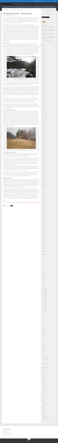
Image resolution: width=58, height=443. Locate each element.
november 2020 (45, 97)
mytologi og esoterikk (36, 1)
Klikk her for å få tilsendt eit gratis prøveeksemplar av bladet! (29, 202)
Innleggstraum (45, 416)
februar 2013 (44, 232)
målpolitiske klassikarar (46, 363)
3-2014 (44, 322)
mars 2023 (44, 60)
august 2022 (44, 66)
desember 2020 (45, 95)
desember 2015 (45, 182)
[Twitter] (27, 441)
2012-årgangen (45, 303)
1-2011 (44, 266)
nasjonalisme (8, 1)
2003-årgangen (45, 291)
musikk (12, 1)
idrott (43, 353)
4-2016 (44, 330)
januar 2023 (44, 64)
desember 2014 (45, 205)
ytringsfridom (16, 1)
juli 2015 (44, 190)
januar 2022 (44, 77)
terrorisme (44, 400)
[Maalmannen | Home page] (7, 4)
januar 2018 (44, 139)
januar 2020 (44, 114)
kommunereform (45, 357)
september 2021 (45, 83)
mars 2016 (44, 176)
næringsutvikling (45, 386)
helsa (43, 351)
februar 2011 (44, 246)
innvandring (21, 1)
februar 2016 (44, 178)
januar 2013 (44, 234)
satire (43, 392)
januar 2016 (44, 180)
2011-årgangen (45, 301)
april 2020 (44, 108)
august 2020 (44, 99)
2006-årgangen (45, 293)
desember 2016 (45, 157)
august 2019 (44, 122)
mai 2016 (44, 172)
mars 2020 (44, 110)
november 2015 (45, 184)
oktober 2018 (44, 128)
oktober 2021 (44, 81)
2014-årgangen (45, 307)
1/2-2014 (44, 272)
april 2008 (44, 250)
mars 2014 (44, 217)
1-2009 (44, 264)
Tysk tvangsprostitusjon (50, 27)
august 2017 (44, 143)
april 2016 (44, 174)
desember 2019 (45, 116)
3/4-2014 (44, 328)
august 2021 (44, 85)
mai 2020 (44, 106)
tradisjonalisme (45, 402)
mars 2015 (44, 199)
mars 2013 (44, 230)
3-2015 (44, 324)
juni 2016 (44, 170)
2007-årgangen (45, 295)
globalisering (44, 349)
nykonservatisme (45, 384)
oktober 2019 (44, 120)
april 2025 (44, 52)
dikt (43, 336)
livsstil (28, 1)
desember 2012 (45, 236)
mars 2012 (44, 242)
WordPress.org (45, 420)
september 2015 (45, 186)
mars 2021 (44, 91)
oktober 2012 (44, 240)
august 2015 (44, 188)
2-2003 (44, 278)
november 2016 (45, 159)
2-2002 (44, 276)
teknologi (42, 1)
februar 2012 (44, 244)
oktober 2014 (44, 207)
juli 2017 (44, 145)
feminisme (44, 340)
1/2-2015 (44, 274)
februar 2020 (44, 112)
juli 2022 (44, 68)
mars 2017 (44, 151)
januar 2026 (44, 50)
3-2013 (10, 9)
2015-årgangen (45, 309)
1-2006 (44, 258)
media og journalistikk (46, 367)
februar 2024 (44, 56)
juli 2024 (44, 54)
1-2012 (44, 268)
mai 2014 (44, 215)
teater (43, 396)
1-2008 (44, 262)
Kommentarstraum (45, 418)
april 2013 (44, 228)
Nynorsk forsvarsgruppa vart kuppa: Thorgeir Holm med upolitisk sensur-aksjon (48, 30)
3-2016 (44, 326)
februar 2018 (44, 137)
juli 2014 (44, 211)
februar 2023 (44, 62)
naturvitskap (44, 380)
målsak (3, 1)
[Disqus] (21, 221)
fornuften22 (44, 29)
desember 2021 (45, 79)
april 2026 (44, 48)
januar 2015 (44, 203)
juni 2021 (44, 87)
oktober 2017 (44, 141)
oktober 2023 (44, 58)
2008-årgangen (45, 297)
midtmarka (44, 369)
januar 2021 (44, 93)
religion (44, 388)
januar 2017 (44, 155)
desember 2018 (45, 126)
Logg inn (44, 414)
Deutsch (44, 334)
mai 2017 (44, 149)
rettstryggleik (44, 390)
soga (25, 1)
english (44, 338)
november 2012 (45, 238)
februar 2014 (44, 219)
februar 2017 (44, 153)
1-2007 (44, 260)
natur (31, 1)
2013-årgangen (6, 9)
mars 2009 (44, 248)
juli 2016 (44, 168)
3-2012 (44, 318)
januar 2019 (44, 124)
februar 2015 (44, 201)
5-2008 (44, 332)
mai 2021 (44, 89)
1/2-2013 (44, 270)
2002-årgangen (45, 289)
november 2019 (45, 118)
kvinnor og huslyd (45, 359)
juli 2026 (44, 46)
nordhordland (44, 382)
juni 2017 (44, 147)
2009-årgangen (45, 299)
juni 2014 (44, 213)
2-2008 (44, 280)
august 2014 (44, 209)
